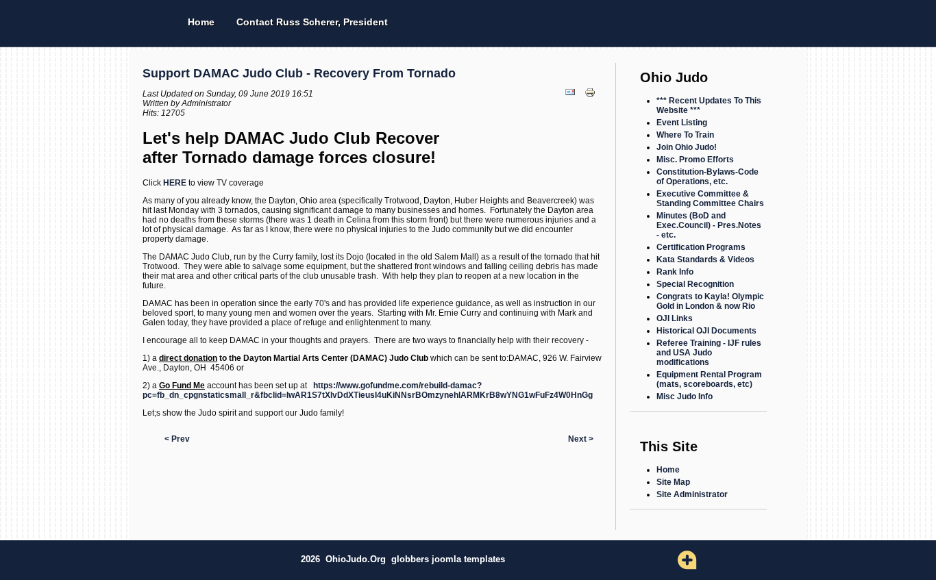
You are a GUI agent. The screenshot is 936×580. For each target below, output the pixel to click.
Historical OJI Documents (706, 331)
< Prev (177, 439)
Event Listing (681, 122)
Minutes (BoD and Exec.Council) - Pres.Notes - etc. (708, 225)
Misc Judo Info (684, 396)
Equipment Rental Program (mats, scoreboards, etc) (709, 379)
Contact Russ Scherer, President (312, 21)
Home (201, 21)
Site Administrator (692, 494)
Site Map (673, 482)
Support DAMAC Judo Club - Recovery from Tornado (299, 73)
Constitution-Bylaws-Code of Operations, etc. (707, 176)
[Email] (572, 102)
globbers (411, 559)
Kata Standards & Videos (705, 259)
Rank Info (674, 272)
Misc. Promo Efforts (695, 159)
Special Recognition (695, 284)
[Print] (591, 102)
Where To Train (685, 135)
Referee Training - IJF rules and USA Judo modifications (708, 352)
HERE (174, 183)
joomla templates (468, 559)
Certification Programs (701, 247)
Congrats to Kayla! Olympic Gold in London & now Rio (710, 301)
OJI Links (674, 318)
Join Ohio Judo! (686, 147)
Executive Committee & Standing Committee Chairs (710, 198)
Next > (580, 439)
